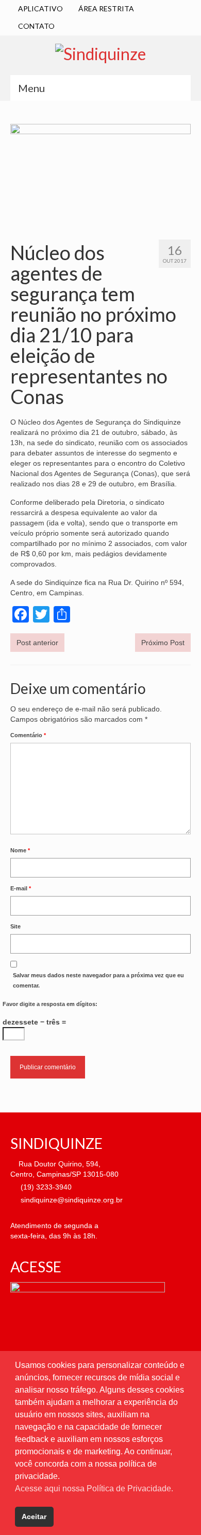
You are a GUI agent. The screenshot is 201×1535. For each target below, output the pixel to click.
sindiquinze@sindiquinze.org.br (71, 1200)
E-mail (20, 888)
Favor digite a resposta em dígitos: (50, 1004)
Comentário (28, 735)
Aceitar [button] (34, 1516)
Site (15, 926)
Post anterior (37, 642)
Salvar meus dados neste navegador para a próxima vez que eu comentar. (98, 980)
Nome (20, 850)
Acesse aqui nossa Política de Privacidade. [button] (94, 1488)
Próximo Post (163, 642)
